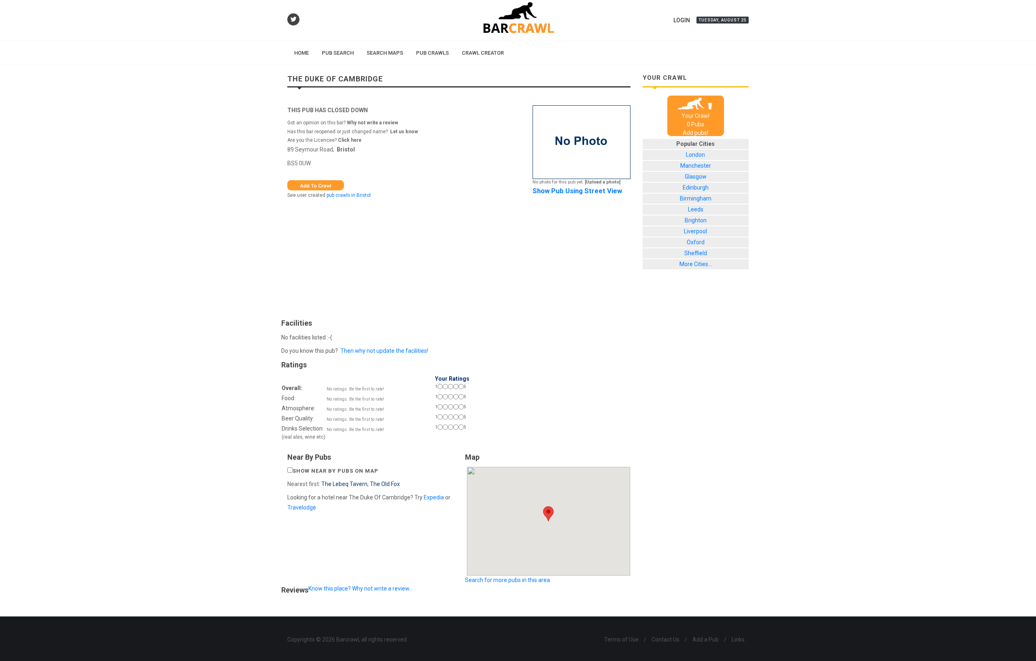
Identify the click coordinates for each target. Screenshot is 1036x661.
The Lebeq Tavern (344, 484)
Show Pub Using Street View (577, 191)
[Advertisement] (459, 256)
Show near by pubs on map (335, 471)
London (695, 154)
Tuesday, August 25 (722, 20)
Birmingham (695, 198)
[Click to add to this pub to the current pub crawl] (315, 184)
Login (681, 20)
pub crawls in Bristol (349, 195)
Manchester (695, 165)
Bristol (346, 149)
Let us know (404, 131)
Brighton (696, 220)
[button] (548, 513)
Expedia (434, 497)
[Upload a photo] (602, 182)
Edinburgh (696, 187)
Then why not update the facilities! (384, 351)
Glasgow (696, 176)
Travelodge (301, 507)
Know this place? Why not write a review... (360, 588)
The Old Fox (385, 484)
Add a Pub (705, 639)
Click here (349, 140)
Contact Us (665, 639)
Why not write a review (372, 123)
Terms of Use (621, 639)
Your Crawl (695, 116)
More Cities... (695, 264)
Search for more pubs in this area (507, 580)
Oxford (696, 242)
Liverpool (695, 231)
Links (738, 639)
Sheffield (695, 253)
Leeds (695, 209)
